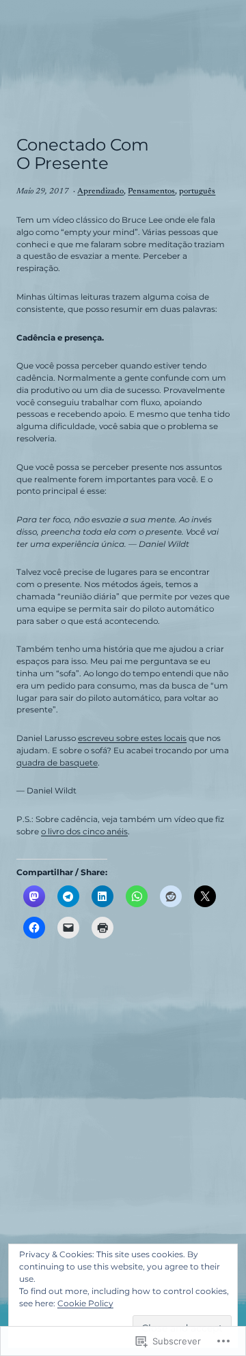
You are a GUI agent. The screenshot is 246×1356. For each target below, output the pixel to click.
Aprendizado (100, 191)
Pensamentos (151, 191)
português (197, 191)
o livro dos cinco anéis (84, 831)
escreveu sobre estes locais (132, 738)
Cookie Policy (85, 1303)
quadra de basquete (57, 763)
